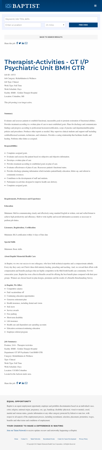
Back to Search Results (51, 37)
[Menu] (95, 5)
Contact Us (24, 439)
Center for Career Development (67, 439)
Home (16, 439)
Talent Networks (35, 439)
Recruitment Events (49, 439)
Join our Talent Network (16, 430)
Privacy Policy (83, 439)
